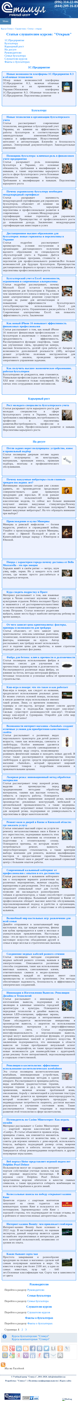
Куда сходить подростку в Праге (27, 592)
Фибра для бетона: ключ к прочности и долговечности (41, 657)
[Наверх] (60, 1355)
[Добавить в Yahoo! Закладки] (26, 1355)
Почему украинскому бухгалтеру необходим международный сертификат (32, 193)
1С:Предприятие (14, 40)
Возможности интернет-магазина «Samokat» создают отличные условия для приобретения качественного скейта (38, 729)
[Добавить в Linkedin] (19, 1348)
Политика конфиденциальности (43, 1381)
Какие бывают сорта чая (22, 1254)
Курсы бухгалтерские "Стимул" (30, 1336)
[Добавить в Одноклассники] (60, 1348)
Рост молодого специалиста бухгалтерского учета (38, 405)
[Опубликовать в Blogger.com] (26, 1348)
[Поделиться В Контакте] (39, 1348)
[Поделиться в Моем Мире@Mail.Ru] (5, 1355)
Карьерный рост (14, 46)
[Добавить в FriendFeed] (33, 1355)
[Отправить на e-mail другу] (53, 1355)
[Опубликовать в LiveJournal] (67, 1348)
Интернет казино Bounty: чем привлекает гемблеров (39, 1224)
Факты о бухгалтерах (17, 61)
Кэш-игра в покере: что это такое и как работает (37, 687)
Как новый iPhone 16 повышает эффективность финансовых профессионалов (35, 325)
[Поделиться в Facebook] (33, 1348)
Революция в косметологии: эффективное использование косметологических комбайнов (32, 1067)
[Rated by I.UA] (31, 1399)
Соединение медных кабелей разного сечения (35, 953)
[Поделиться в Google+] (12, 1348)
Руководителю (13, 52)
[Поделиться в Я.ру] (39, 1355)
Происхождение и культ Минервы (28, 521)
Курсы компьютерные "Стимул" (31, 1339)
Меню (5, 21)
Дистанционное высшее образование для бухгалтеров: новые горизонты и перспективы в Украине (33, 236)
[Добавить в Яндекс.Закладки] (19, 1355)
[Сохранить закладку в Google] (12, 1355)
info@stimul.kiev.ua (56, 1377)
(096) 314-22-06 (66, 2)
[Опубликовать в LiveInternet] (53, 1348)
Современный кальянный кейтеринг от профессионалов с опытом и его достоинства (31, 872)
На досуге (11, 49)
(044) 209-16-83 (66, 6)
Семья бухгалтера (15, 55)
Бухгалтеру (11, 43)
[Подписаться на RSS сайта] (5, 1348)
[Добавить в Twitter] (46, 1348)
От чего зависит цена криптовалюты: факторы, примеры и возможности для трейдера (35, 626)
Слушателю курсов (16, 58)
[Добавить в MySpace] (46, 1355)
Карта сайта (65, 1381)
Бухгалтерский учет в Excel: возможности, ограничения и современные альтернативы (31, 280)
